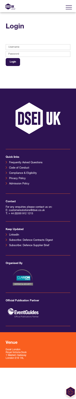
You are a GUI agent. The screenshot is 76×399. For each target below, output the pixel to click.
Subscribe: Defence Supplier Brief (29, 245)
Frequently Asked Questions (26, 162)
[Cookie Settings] (70, 392)
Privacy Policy (17, 178)
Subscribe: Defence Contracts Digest (31, 240)
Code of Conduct (19, 168)
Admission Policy (19, 183)
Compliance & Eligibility (23, 173)
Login (13, 62)
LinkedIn (14, 235)
